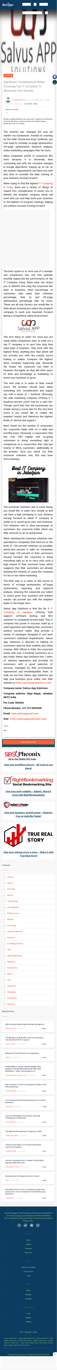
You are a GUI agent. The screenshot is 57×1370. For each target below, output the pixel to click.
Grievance (28, 1248)
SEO (9, 950)
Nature (10, 895)
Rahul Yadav (10, 1044)
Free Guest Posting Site (29, 1343)
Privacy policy (28, 1271)
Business (8, 75)
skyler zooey (11, 1028)
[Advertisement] (28, 238)
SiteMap (28, 1322)
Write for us (28, 1252)
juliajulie (9, 1198)
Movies (10, 919)
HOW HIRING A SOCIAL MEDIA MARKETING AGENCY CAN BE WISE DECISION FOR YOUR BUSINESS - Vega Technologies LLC (23, 1069)
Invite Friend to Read (28, 742)
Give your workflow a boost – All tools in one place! (28, 766)
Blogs (28, 1290)
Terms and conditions (28, 1267)
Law (9, 980)
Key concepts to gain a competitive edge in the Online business (25, 1086)
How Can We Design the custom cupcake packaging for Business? (22, 1117)
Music (9, 974)
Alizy (7, 1180)
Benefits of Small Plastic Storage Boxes (22, 1053)
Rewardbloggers (21, 1355)
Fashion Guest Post (25, 1340)
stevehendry (10, 1091)
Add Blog (28, 1299)
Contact (28, 1244)
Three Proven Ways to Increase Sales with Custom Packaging (23, 1146)
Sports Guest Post (40, 1340)
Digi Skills (9, 1107)
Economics (12, 998)
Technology (12, 901)
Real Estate (12, 968)
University (11, 986)
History (10, 877)
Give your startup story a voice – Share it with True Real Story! (28, 854)
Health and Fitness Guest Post (19, 1345)
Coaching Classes (15, 944)
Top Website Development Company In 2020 (23, 1131)
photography (13, 907)
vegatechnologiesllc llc (16, 1075)
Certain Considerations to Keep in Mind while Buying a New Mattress (24, 1161)
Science (10, 1004)
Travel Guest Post (10, 1338)
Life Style (11, 889)
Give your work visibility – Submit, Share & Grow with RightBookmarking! (28, 793)
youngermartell (19, 100)
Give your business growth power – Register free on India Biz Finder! (28, 814)
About (28, 1240)
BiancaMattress (12, 1167)
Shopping (11, 992)
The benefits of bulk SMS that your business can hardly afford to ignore (24, 1039)
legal (28, 1276)
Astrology (11, 925)
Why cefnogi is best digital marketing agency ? (25, 1024)
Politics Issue (13, 913)
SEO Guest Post (42, 1338)
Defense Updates (14, 931)
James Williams (11, 1136)
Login (28, 1313)
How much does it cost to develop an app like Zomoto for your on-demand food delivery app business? (25, 1191)
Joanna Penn (10, 1151)
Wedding (11, 962)
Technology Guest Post (27, 1338)
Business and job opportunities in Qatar (22, 1176)
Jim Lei (7, 1057)
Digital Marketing (14, 956)
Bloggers (28, 1294)
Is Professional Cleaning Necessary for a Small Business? (25, 1101)
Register (28, 1318)
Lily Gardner (10, 1122)
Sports (10, 883)
